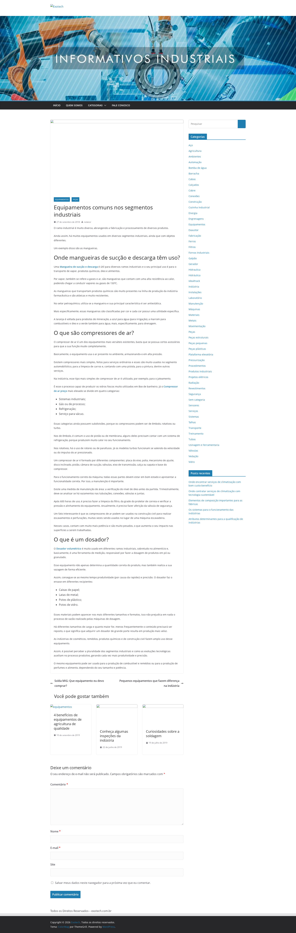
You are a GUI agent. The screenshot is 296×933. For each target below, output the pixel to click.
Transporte (195, 428)
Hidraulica (194, 269)
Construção (195, 201)
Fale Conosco (121, 105)
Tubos (192, 439)
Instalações (195, 292)
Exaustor (194, 230)
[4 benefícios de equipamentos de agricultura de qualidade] (61, 707)
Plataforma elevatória (201, 354)
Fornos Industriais (199, 252)
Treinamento (196, 433)
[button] (104, 105)
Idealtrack (194, 281)
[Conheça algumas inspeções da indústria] (116, 707)
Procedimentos (197, 365)
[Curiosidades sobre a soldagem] (163, 707)
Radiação (194, 382)
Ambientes (195, 156)
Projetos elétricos (198, 377)
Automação (195, 162)
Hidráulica (194, 275)
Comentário (59, 784)
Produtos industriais (200, 371)
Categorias (95, 105)
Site (52, 864)
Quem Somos (74, 105)
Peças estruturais (198, 337)
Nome (55, 831)
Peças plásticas (197, 348)
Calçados (194, 184)
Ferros (192, 241)
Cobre (192, 190)
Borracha (194, 173)
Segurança (195, 394)
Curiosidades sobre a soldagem (162, 733)
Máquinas (194, 309)
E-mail (55, 848)
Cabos (192, 179)
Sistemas (194, 416)
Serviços (193, 411)
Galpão (193, 258)
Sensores (194, 405)
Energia (193, 213)
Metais (192, 320)
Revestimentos (197, 388)
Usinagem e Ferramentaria (204, 445)
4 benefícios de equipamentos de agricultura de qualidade (68, 722)
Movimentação (197, 326)
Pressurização (197, 360)
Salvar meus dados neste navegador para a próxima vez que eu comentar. (103, 883)
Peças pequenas (198, 343)
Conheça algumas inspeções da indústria (114, 736)
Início (56, 105)
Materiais (194, 314)
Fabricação (195, 235)
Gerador (193, 264)
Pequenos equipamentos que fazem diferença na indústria (149, 683)
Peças (75, 199)
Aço (191, 145)
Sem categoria (197, 399)
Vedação (193, 456)
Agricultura (195, 151)
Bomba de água (198, 167)
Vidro (192, 462)
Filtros (192, 247)
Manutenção (196, 303)
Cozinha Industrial (199, 207)
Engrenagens (196, 218)
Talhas (192, 422)
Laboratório (195, 298)
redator (87, 222)
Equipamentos (62, 199)
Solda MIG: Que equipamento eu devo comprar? (79, 683)
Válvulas (193, 450)
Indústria (194, 286)
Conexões (194, 196)
